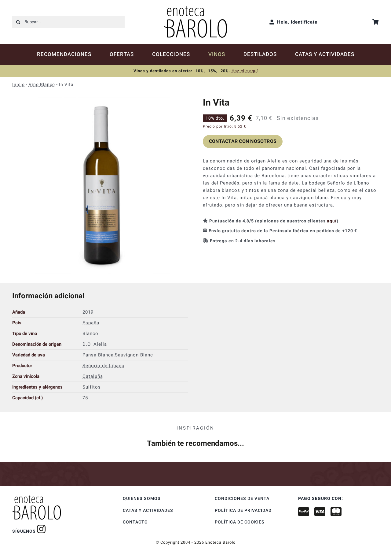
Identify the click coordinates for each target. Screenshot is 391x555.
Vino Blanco (42, 84)
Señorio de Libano (103, 365)
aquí (332, 221)
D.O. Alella (94, 344)
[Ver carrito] (375, 21)
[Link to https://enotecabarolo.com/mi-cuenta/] (272, 22)
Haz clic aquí (245, 71)
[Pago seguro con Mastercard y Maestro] (41, 529)
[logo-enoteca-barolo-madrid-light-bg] (195, 8)
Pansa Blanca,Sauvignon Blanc (117, 355)
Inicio (18, 84)
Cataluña (92, 376)
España (90, 322)
